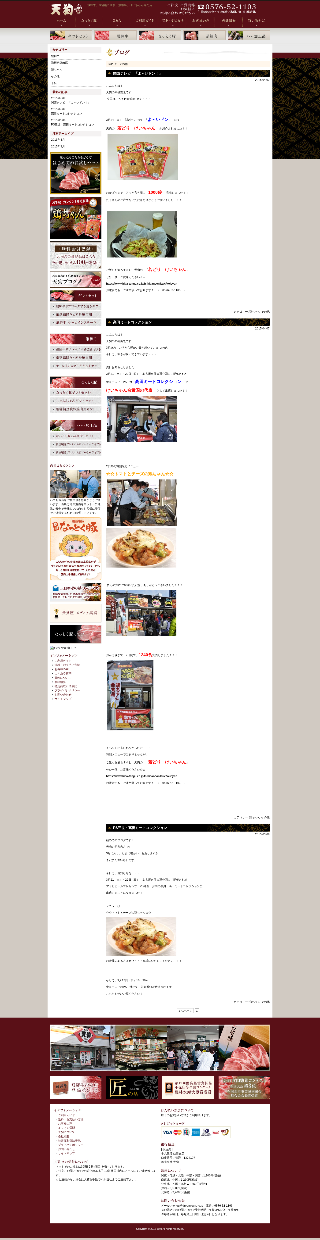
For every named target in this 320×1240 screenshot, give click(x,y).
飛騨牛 (55, 56)
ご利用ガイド (63, 660)
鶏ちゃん (254, 311)
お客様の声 (62, 669)
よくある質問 (63, 673)
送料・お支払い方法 (67, 665)
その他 (265, 311)
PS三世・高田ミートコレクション (140, 828)
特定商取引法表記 (66, 686)
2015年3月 (58, 146)
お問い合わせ (63, 694)
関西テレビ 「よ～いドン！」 (137, 73)
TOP (110, 64)
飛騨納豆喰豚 (59, 62)
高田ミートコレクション (132, 322)
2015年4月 (58, 139)
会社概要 (60, 682)
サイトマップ (63, 698)
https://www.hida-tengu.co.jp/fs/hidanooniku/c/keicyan (141, 283)
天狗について (63, 677)
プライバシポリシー (67, 690)
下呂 (54, 83)
